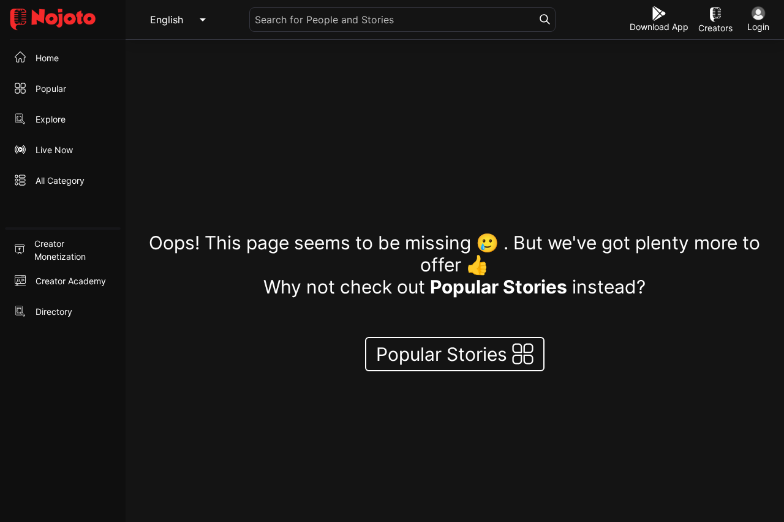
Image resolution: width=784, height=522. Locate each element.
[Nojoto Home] (63, 20)
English (166, 19)
